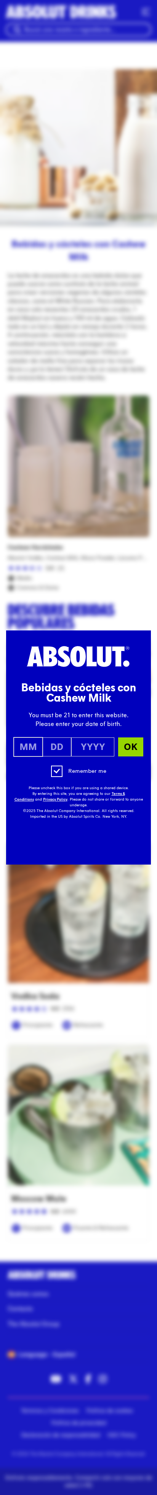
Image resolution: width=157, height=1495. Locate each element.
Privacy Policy (55, 799)
